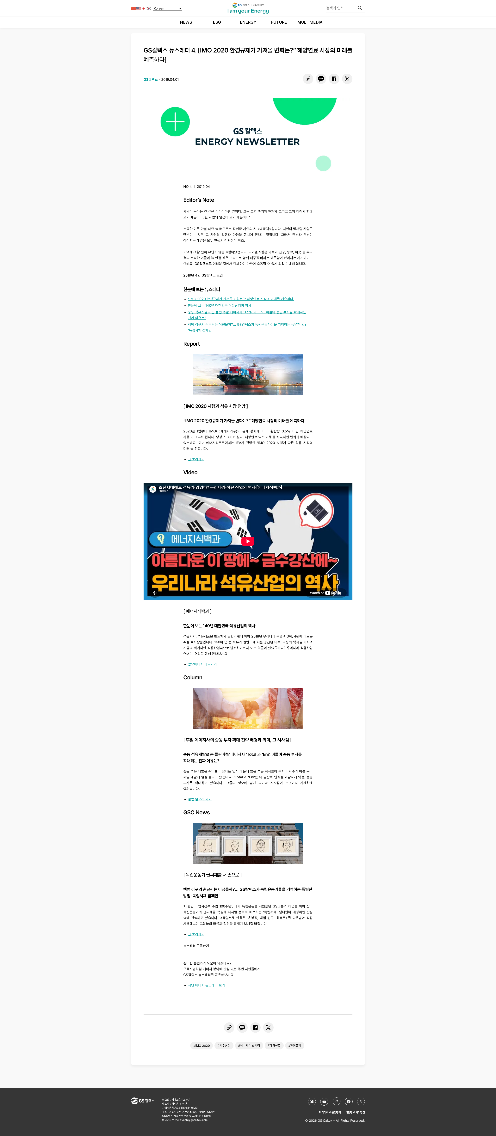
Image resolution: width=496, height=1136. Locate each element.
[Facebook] (349, 1101)
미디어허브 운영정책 (330, 1112)
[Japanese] (143, 8)
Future (279, 22)
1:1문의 (208, 1115)
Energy (248, 22)
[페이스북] (334, 79)
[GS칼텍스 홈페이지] (312, 1101)
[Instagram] (336, 1101)
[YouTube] (324, 1102)
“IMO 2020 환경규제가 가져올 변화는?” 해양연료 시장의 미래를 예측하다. (241, 299)
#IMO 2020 (201, 1045)
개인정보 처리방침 (355, 1112)
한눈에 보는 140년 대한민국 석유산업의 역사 (219, 305)
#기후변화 (224, 1045)
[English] (138, 8)
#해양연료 (274, 1045)
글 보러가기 (196, 459)
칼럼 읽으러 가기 (200, 799)
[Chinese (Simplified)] (133, 8)
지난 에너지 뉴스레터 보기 (206, 985)
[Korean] (148, 8)
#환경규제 (294, 1045)
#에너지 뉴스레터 (249, 1045)
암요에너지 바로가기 (202, 664)
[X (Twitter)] (361, 1101)
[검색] (359, 8)
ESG (217, 22)
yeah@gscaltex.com (195, 1119)
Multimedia (310, 22)
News (186, 22)
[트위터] (347, 79)
